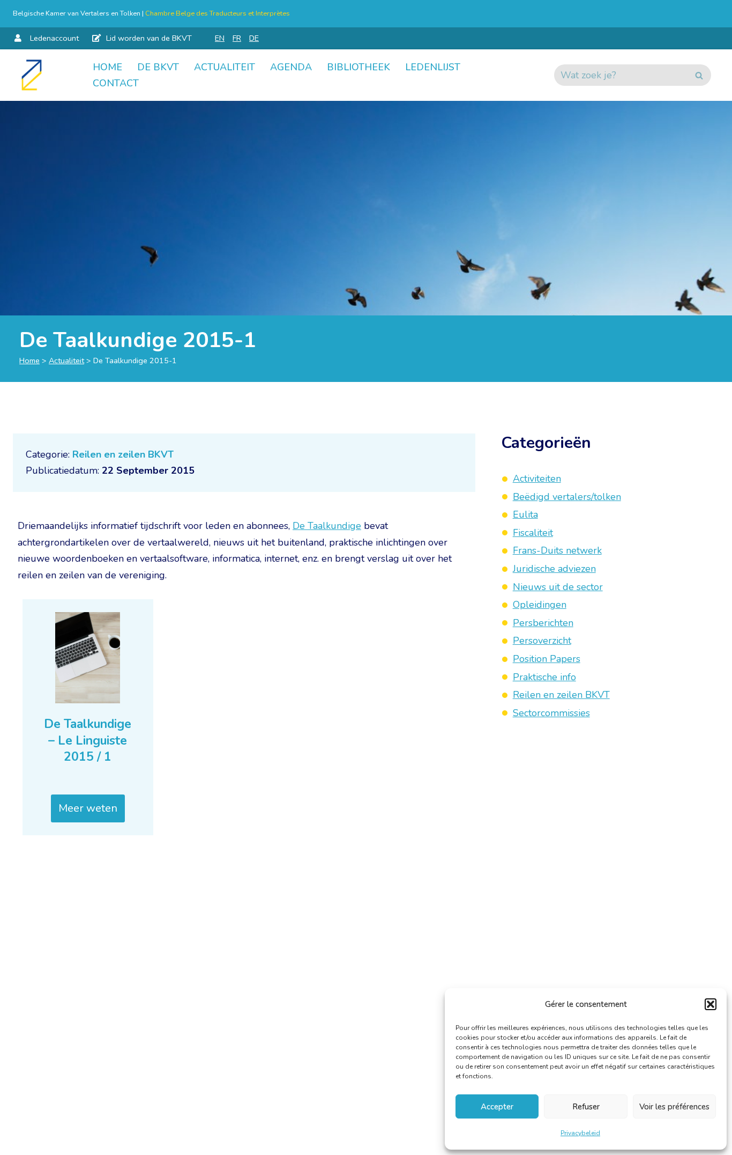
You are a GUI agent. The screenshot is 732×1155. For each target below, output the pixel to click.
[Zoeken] (699, 75)
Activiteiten (537, 478)
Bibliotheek (358, 67)
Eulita (525, 514)
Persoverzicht (542, 640)
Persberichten (543, 622)
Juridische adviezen (554, 568)
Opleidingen (539, 604)
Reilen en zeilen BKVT (123, 454)
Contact (116, 83)
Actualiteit (224, 67)
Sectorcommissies (551, 713)
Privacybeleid (580, 1133)
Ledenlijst (432, 67)
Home (107, 67)
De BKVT (158, 67)
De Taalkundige (327, 525)
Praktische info (544, 676)
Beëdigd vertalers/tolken (567, 496)
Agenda (291, 67)
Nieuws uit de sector (558, 586)
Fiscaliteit (533, 532)
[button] (710, 1004)
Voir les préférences (674, 1106)
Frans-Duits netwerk (557, 550)
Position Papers (546, 658)
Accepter (497, 1106)
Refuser (586, 1106)
